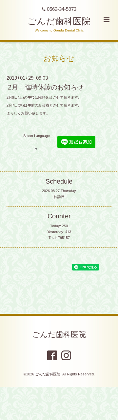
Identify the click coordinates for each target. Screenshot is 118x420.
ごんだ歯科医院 (59, 21)
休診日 (59, 197)
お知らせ (59, 58)
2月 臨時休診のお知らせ (46, 87)
